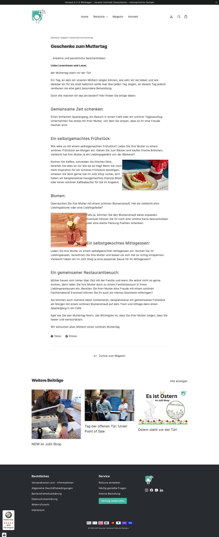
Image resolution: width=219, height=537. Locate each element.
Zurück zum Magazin (111, 355)
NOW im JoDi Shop (46, 444)
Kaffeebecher (85, 182)
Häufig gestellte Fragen (112, 488)
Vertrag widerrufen (112, 500)
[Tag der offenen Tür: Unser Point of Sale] (109, 405)
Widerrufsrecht (40, 504)
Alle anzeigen (179, 381)
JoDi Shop (97, 174)
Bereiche (99, 16)
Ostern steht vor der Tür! (157, 430)
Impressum (38, 510)
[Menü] (12, 511)
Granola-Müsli (113, 178)
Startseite (55, 38)
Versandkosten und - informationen (53, 482)
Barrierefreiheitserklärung (47, 493)
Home (84, 16)
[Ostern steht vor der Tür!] (163, 407)
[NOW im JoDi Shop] (56, 414)
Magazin (118, 16)
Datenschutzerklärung (45, 499)
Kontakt (133, 16)
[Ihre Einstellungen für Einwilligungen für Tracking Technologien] (4, 535)
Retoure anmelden (109, 482)
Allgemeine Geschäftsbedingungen (52, 488)
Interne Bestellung (109, 493)
